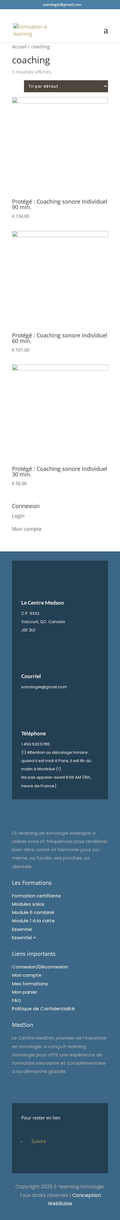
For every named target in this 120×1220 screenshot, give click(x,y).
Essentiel (22, 929)
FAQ (16, 1000)
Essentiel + (24, 937)
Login (18, 515)
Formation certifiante (36, 895)
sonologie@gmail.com (44, 687)
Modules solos (28, 904)
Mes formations (30, 983)
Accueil (19, 46)
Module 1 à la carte (33, 920)
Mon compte (27, 529)
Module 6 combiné (33, 912)
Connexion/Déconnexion (40, 967)
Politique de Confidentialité (43, 1008)
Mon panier (24, 992)
